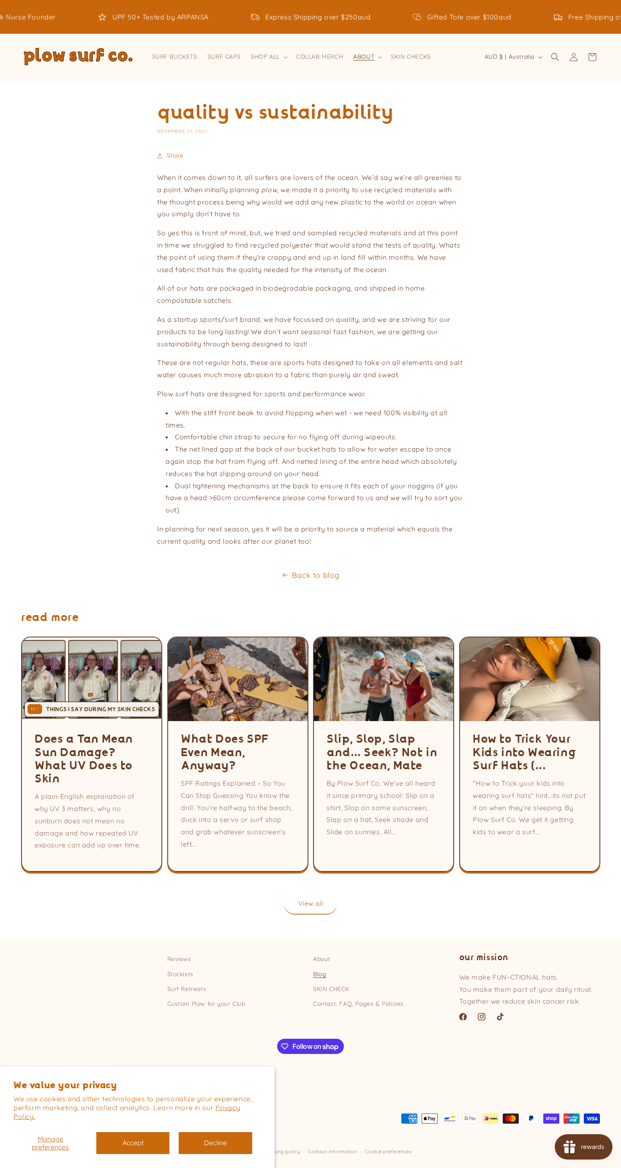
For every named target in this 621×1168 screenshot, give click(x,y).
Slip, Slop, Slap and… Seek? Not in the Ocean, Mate (382, 753)
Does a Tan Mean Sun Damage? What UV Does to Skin (84, 759)
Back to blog (316, 575)
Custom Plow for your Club (206, 1003)
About (321, 959)
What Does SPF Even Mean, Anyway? (225, 753)
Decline (215, 1142)
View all (310, 903)
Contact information (332, 1151)
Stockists (180, 974)
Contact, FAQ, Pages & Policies (358, 1003)
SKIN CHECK (331, 989)
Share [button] (175, 155)
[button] (268, 56)
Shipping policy (281, 1151)
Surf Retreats (187, 989)
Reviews (179, 959)
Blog (319, 974)
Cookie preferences (388, 1151)
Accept (133, 1142)
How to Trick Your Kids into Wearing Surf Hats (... (524, 753)
